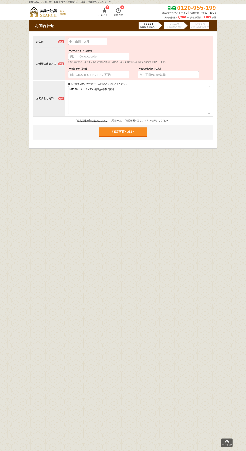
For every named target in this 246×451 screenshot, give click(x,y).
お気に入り (104, 12)
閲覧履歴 (118, 12)
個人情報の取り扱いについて (92, 120)
